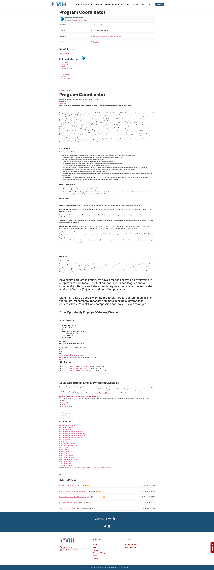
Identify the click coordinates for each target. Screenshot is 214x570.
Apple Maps (74, 355)
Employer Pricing (117, 4)
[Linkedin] (109, 526)
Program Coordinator (66, 485)
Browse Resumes (131, 544)
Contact (127, 4)
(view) (76, 20)
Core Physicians (64, 447)
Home (77, 4)
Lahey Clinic (63, 453)
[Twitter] (104, 526)
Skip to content (64, 53)
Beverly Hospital (64, 439)
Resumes (135, 4)
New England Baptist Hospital (68, 459)
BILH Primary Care (65, 461)
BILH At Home (63, 441)
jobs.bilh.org (84, 20)
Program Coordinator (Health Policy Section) (76, 366)
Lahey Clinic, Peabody (66, 455)
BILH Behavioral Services (67, 443)
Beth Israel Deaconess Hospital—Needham (72, 433)
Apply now (62, 103)
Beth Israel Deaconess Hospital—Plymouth (72, 435)
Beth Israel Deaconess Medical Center (71, 437)
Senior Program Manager (67, 508)
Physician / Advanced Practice (100, 4)
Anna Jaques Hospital (66, 427)
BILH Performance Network (68, 445)
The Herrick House (65, 463)
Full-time (96, 42)
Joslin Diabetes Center (66, 451)
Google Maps (64, 355)
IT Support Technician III (67, 502)
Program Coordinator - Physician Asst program (74, 497)
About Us (84, 4)
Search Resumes (130, 547)
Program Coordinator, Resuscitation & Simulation (77, 370)
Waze (81, 355)
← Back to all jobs (65, 90)
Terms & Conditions (104, 467)
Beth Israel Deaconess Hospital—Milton (71, 431)
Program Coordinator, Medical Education (75, 368)
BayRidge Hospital (65, 429)
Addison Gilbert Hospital (67, 425)
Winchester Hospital (65, 465)
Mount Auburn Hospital (66, 457)
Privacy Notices (91, 467)
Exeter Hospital (64, 449)
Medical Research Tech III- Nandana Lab (72, 491)
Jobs (142, 4)
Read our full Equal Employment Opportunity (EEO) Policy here (79, 396)
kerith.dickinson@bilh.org (103, 393)
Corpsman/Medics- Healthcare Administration (107, 36)
